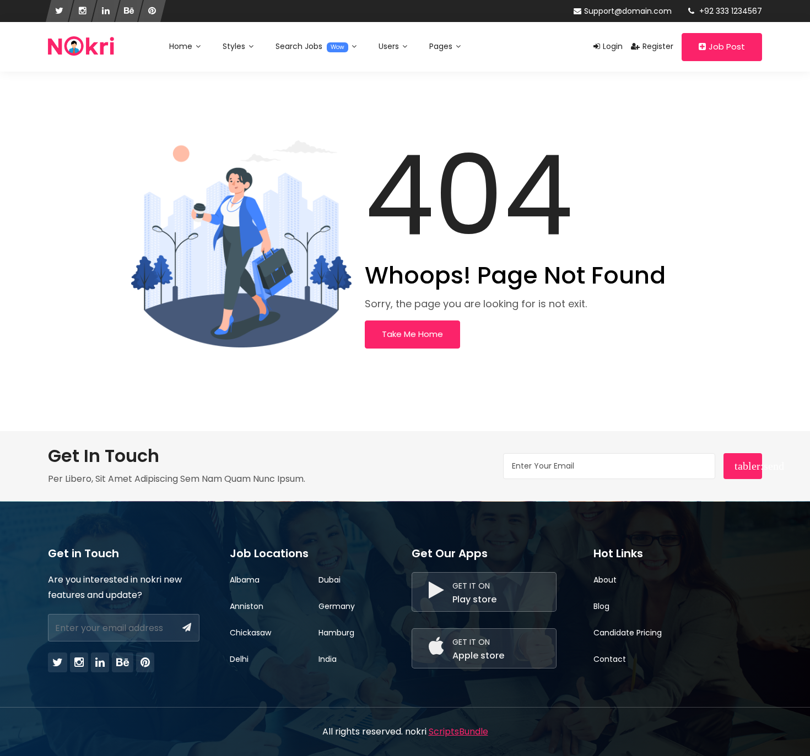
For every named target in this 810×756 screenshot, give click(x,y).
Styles (235, 46)
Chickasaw (250, 632)
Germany (336, 606)
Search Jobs (310, 46)
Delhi (239, 659)
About (605, 579)
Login (613, 46)
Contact (609, 659)
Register (657, 46)
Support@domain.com (628, 11)
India (327, 659)
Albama (245, 579)
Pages (442, 46)
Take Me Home (412, 334)
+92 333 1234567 (729, 11)
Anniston (246, 606)
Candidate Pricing (627, 632)
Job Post (727, 46)
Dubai (329, 579)
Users (390, 46)
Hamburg (336, 632)
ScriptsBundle (458, 731)
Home (182, 46)
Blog (601, 606)
